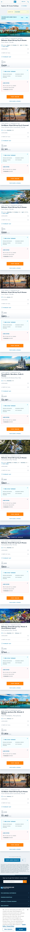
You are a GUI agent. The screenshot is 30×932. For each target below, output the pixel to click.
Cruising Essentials (6, 897)
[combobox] (23, 860)
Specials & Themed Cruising (8, 901)
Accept (21, 929)
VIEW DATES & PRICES (15, 101)
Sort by (10, 11)
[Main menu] (1, 1)
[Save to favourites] (24, 24)
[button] (28, 24)
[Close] (27, 909)
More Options (8, 929)
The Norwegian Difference (8, 893)
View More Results (12, 860)
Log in (23, 1)
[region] (15, 919)
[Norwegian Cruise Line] (15, 2)
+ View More (5, 46)
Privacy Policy (10, 926)
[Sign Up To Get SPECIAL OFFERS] (25, 881)
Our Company (5, 905)
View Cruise (15, 97)
